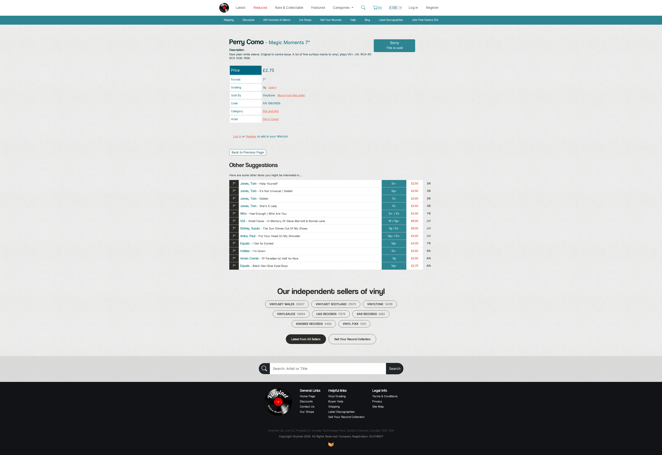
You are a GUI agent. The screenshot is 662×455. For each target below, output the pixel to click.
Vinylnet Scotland (336, 304)
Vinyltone (380, 304)
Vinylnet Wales (286, 304)
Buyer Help (335, 401)
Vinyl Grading (337, 396)
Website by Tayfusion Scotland (331, 444)
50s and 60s (271, 111)
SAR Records (371, 314)
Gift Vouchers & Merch (276, 20)
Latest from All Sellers (305, 339)
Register (432, 8)
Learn (272, 87)
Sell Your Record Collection (352, 339)
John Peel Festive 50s (425, 20)
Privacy (377, 401)
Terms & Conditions (385, 396)
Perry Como (271, 119)
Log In (237, 136)
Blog (367, 20)
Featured (318, 8)
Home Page (307, 396)
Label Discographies (391, 20)
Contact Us (307, 406)
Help (353, 20)
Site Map (378, 406)
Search (394, 369)
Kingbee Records (314, 324)
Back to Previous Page (248, 152)
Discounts (248, 20)
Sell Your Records (331, 20)
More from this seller (291, 95)
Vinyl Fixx (354, 324)
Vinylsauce (291, 314)
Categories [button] (342, 8)
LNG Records (330, 314)
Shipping (229, 20)
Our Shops (305, 20)
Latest (240, 8)
